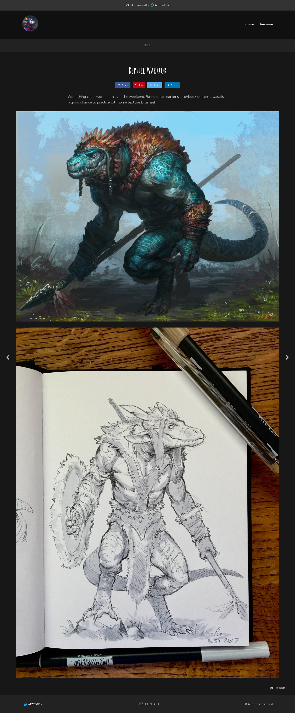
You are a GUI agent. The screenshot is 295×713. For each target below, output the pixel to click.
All (147, 45)
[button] (277, 688)
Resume (266, 24)
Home (249, 24)
